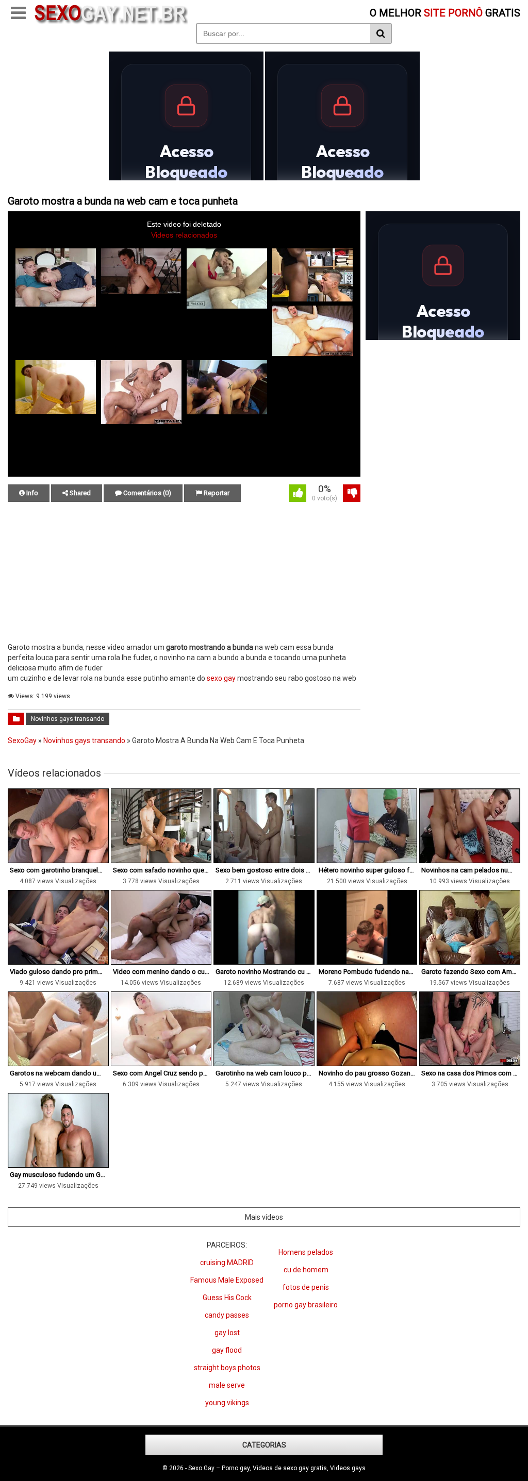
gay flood (227, 1350)
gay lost (227, 1332)
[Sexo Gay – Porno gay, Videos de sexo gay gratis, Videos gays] (111, 22)
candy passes (227, 1315)
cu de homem (306, 1270)
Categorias (264, 1445)
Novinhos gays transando (67, 718)
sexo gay (221, 678)
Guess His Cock (227, 1297)
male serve (227, 1385)
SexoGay (22, 740)
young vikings (227, 1403)
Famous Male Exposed (226, 1280)
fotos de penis (306, 1287)
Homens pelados (305, 1252)
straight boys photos (227, 1368)
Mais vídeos (264, 1217)
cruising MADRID (227, 1262)
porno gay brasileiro (306, 1305)
